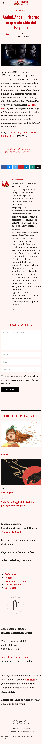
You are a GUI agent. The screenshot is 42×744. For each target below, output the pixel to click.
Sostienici (10, 587)
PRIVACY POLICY (30, 736)
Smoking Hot (7, 492)
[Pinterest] (21, 167)
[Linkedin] (26, 167)
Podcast (9, 577)
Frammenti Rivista (11, 532)
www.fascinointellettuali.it (16, 657)
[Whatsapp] (32, 167)
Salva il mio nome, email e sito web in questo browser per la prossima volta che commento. (19, 380)
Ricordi (4, 454)
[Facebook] (4, 167)
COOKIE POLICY (7, 738)
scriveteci (30, 679)
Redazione (10, 574)
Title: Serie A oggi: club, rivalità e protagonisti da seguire (17, 504)
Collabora (13, 736)
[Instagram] (17, 722)
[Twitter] (15, 167)
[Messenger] (9, 167)
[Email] (38, 167)
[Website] (13, 309)
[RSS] (24, 722)
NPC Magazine (21, 11)
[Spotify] (21, 722)
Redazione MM (18, 179)
